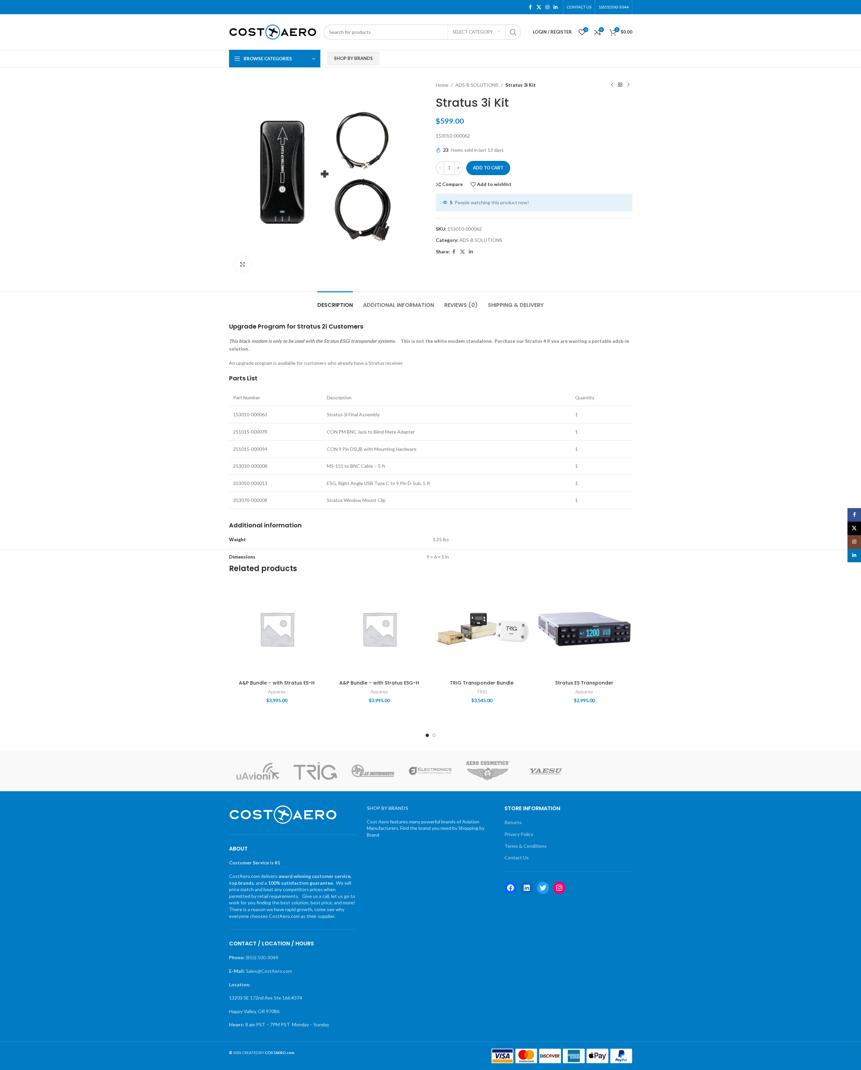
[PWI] (603, 771)
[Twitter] (543, 888)
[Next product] (628, 85)
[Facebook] (510, 888)
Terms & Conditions (525, 846)
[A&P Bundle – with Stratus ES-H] (277, 629)
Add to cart (488, 167)
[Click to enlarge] (242, 264)
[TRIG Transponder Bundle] (482, 629)
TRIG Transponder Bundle (482, 682)
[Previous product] (612, 85)
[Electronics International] (430, 771)
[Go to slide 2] (434, 735)
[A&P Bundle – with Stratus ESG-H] (379, 629)
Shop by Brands (353, 58)
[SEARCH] (513, 32)
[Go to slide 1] (427, 735)
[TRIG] (315, 771)
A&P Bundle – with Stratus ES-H (277, 682)
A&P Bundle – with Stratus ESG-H (379, 682)
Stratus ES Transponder (584, 682)
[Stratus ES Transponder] (584, 629)
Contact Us (516, 857)
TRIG (482, 691)
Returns (513, 822)
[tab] (335, 301)
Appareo (277, 691)
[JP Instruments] (373, 771)
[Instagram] (559, 888)
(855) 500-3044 (262, 957)
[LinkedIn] (527, 888)
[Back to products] (620, 85)
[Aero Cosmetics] (488, 771)
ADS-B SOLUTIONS (476, 85)
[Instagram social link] (547, 7)
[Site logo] (273, 31)
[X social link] (539, 7)
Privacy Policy (518, 834)
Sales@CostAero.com (269, 971)
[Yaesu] (545, 771)
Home (442, 85)
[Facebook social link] (530, 7)
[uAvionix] (258, 771)
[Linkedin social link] (555, 7)
